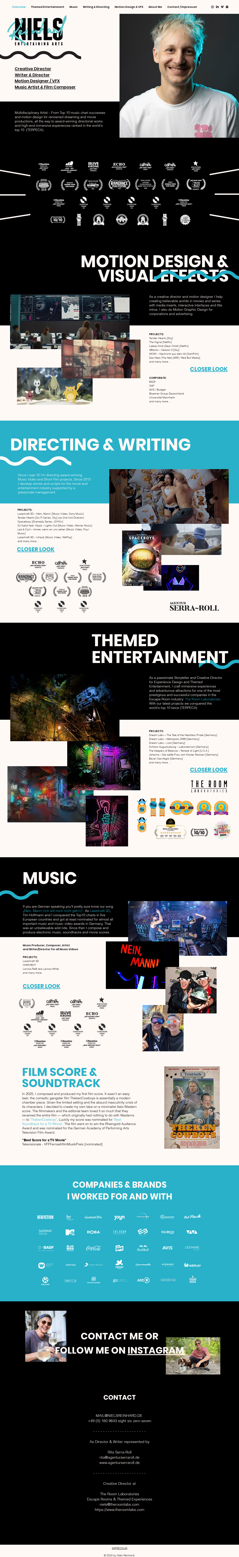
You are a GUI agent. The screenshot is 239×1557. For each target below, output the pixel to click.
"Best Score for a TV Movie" (44, 1140)
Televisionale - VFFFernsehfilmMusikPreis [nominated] (62, 1144)
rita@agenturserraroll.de (119, 1457)
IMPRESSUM (119, 1548)
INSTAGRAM (156, 1350)
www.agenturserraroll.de (119, 1462)
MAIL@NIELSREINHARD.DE (119, 1415)
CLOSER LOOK (209, 770)
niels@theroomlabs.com (119, 1504)
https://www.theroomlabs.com (119, 1509)
